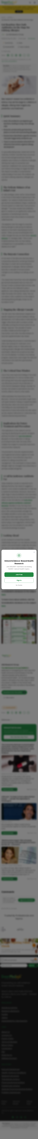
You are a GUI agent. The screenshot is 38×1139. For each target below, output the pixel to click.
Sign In (19, 580)
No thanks (19, 585)
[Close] (34, 552)
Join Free (19, 575)
